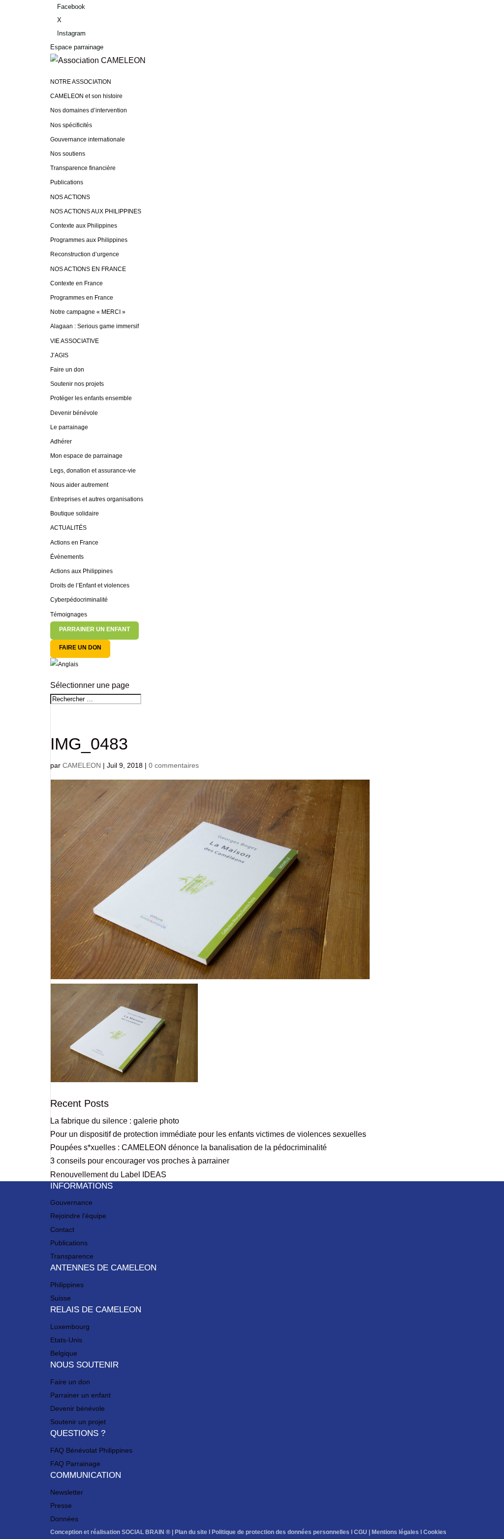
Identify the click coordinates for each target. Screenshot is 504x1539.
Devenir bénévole (74, 413)
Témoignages (68, 614)
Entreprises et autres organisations (96, 499)
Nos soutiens (67, 153)
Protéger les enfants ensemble (91, 398)
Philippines (67, 1285)
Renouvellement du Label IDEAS (108, 1174)
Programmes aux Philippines (88, 240)
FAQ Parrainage (75, 1464)
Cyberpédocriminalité (79, 599)
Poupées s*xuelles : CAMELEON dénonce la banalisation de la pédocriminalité (188, 1147)
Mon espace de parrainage (86, 455)
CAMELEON (82, 765)
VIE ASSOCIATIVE (74, 341)
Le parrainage (69, 427)
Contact (62, 1229)
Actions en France (74, 542)
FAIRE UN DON (80, 647)
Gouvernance (71, 1202)
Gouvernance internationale (87, 139)
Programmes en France (81, 297)
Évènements (67, 556)
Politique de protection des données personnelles (280, 1532)
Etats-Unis (66, 1340)
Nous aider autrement (79, 484)
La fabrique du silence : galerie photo (114, 1121)
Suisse (60, 1298)
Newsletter (66, 1492)
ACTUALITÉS (68, 527)
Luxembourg (70, 1327)
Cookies (434, 1532)
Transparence (72, 1256)
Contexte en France (76, 283)
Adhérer (61, 441)
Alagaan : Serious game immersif (94, 326)
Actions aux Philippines (81, 571)
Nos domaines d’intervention (88, 110)
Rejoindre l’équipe (78, 1216)
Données (64, 1519)
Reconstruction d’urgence (84, 254)
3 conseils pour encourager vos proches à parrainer (139, 1161)
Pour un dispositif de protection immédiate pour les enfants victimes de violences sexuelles (208, 1134)
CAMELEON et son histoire (86, 96)
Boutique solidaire (74, 513)
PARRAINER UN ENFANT (94, 629)
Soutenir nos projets (77, 383)
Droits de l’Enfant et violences (89, 585)
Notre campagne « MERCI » (88, 311)
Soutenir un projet (78, 1422)
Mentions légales (395, 1532)
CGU (360, 1532)
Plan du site (191, 1532)
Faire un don (67, 369)
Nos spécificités (71, 125)
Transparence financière (83, 168)
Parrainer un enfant (80, 1395)
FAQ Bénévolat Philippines (91, 1450)
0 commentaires (174, 765)
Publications (66, 182)
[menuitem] (251, 668)
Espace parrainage (76, 47)
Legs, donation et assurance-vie (93, 470)
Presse (61, 1505)
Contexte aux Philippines (83, 225)
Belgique (63, 1353)
